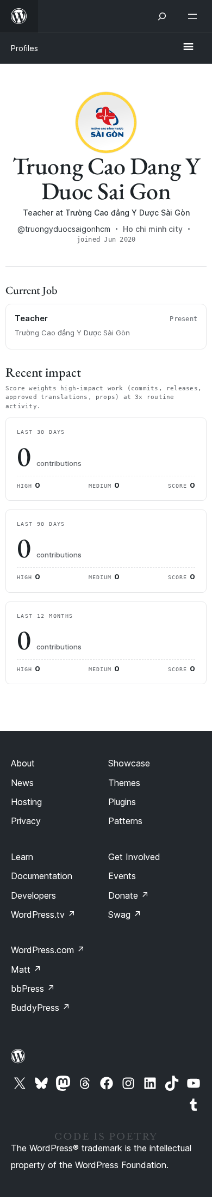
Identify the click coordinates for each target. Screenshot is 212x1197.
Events (122, 875)
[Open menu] (194, 16)
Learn (22, 856)
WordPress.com (48, 949)
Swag (124, 914)
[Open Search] (162, 16)
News (22, 782)
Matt (26, 969)
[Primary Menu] (188, 47)
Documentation (41, 875)
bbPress (33, 988)
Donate (128, 895)
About (23, 763)
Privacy (26, 820)
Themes (124, 782)
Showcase (129, 763)
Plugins (122, 801)
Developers (33, 895)
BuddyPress (40, 1007)
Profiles (24, 48)
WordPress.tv (43, 914)
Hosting (26, 801)
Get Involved (134, 856)
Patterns (125, 820)
